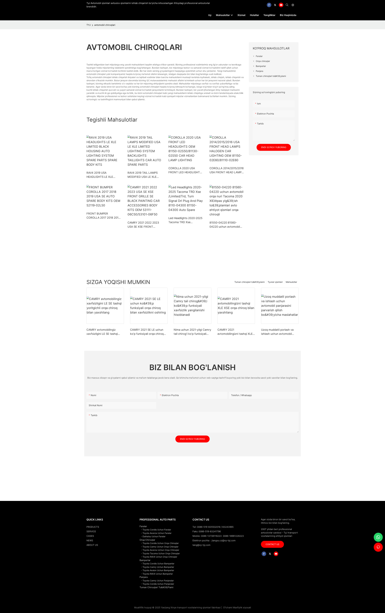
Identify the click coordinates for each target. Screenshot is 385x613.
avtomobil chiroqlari (104, 25)
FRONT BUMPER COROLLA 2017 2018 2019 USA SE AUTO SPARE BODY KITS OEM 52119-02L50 (103, 216)
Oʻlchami (228, 607)
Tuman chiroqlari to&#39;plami (249, 282)
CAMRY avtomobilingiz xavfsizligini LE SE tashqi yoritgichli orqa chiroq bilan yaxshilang (103, 332)
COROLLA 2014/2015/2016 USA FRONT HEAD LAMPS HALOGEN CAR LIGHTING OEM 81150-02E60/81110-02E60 (226, 170)
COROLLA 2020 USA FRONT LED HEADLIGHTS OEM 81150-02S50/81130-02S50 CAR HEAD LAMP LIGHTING (185, 170)
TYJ (88, 25)
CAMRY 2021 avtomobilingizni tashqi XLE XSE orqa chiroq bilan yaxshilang (235, 332)
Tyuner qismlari (275, 282)
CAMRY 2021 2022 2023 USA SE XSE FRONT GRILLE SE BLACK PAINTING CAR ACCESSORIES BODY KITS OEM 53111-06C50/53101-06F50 (144, 225)
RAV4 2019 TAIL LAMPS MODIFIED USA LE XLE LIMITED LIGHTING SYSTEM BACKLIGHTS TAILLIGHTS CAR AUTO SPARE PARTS (143, 175)
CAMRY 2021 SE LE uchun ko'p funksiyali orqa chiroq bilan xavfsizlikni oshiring (147, 332)
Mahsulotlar (291, 282)
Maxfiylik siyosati (242, 607)
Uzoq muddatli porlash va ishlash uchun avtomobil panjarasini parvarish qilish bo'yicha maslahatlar (278, 332)
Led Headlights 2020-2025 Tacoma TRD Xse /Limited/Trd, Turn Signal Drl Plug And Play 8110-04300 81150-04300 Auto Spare (185, 220)
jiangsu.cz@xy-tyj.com (224, 540)
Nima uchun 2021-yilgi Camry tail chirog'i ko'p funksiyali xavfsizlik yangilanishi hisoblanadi (192, 332)
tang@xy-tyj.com (201, 545)
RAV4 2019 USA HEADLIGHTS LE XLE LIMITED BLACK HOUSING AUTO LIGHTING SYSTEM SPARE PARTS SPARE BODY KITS (103, 175)
